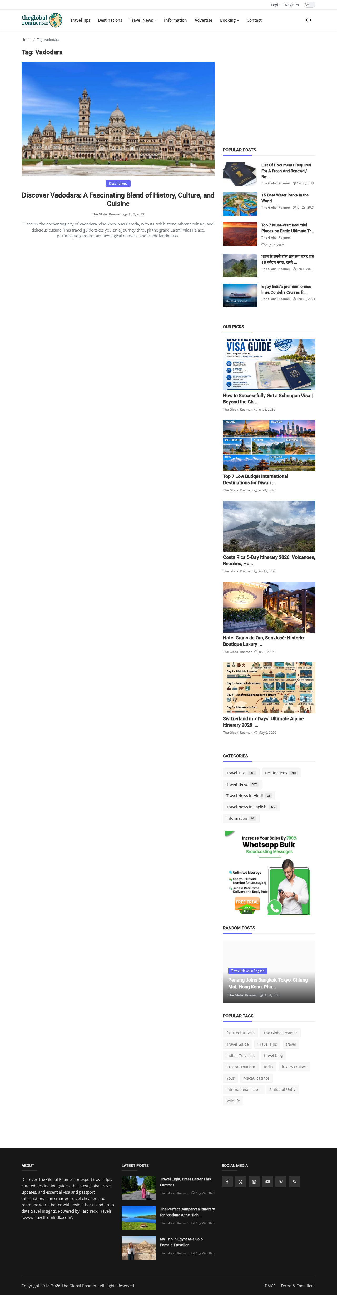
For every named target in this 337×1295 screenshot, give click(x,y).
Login (276, 4)
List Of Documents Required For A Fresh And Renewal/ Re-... (286, 171)
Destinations (110, 20)
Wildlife (233, 1100)
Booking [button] (228, 20)
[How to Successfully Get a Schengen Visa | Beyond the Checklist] (269, 364)
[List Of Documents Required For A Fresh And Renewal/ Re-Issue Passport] (240, 174)
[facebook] (227, 1181)
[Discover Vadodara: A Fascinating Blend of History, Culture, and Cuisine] (118, 119)
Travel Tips (80, 20)
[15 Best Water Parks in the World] (240, 204)
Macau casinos (257, 1078)
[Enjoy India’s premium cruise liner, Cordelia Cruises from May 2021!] (240, 295)
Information (175, 20)
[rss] (294, 1181)
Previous (233, 971)
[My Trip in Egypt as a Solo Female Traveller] (139, 1248)
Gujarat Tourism (240, 1066)
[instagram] (254, 1181)
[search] (308, 20)
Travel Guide (237, 1044)
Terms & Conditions (298, 1285)
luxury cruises (294, 1066)
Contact (254, 20)
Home (26, 39)
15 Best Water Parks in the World (285, 198)
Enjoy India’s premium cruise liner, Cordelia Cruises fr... (286, 289)
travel (291, 1044)
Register (292, 4)
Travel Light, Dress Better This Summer (185, 1182)
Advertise (203, 20)
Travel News (241, 784)
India (268, 1066)
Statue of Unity (282, 1089)
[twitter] (240, 1181)
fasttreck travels (240, 1032)
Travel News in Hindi (248, 795)
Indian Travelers (240, 1055)
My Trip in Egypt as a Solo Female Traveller (181, 1242)
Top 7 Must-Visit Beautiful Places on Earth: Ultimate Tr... (287, 228)
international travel (243, 1089)
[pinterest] (280, 1181)
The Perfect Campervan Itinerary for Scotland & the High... (187, 1212)
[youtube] (267, 1181)
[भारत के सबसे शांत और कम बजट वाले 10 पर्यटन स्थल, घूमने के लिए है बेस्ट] (240, 265)
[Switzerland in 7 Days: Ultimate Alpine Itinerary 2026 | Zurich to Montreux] (269, 687)
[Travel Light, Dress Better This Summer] (139, 1188)
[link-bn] (269, 875)
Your (230, 1078)
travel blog (273, 1055)
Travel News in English (250, 806)
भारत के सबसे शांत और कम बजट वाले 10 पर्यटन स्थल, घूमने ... (287, 259)
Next (305, 971)
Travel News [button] (142, 20)
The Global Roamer (106, 214)
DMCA (270, 1285)
